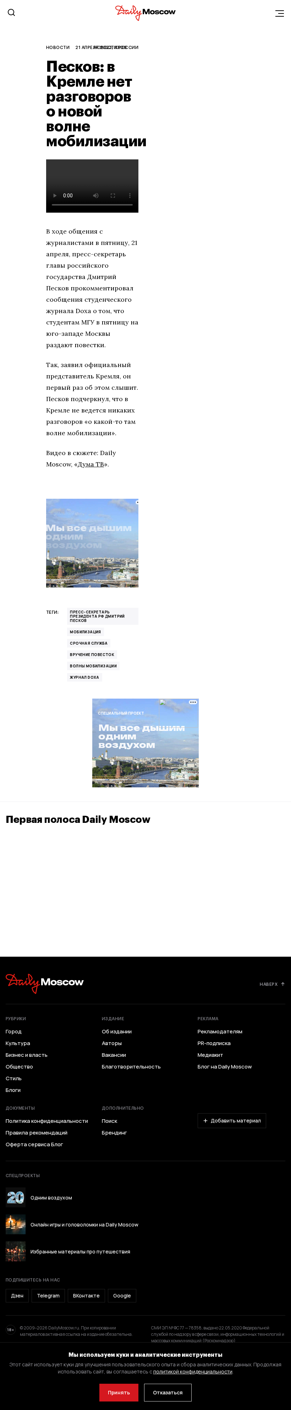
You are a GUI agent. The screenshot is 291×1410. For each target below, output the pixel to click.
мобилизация (85, 631)
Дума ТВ (91, 464)
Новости (58, 47)
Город (14, 1031)
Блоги (13, 1090)
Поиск (109, 1121)
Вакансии (114, 1055)
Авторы (112, 1043)
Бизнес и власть (27, 1055)
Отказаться (168, 1392)
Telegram (48, 1295)
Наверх (269, 984)
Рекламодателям (220, 1031)
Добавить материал (236, 1120)
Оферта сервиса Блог (34, 1144)
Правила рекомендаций (36, 1132)
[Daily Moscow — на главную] (45, 984)
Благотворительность (131, 1066)
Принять (119, 1392)
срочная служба (89, 643)
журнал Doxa (84, 677)
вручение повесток (92, 654)
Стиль (14, 1078)
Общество (19, 1066)
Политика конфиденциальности (47, 1121)
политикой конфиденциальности (192, 1371)
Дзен (17, 1295)
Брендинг (114, 1132)
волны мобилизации (93, 665)
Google (122, 1295)
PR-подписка (214, 1043)
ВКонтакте (86, 1295)
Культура (18, 1043)
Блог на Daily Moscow (225, 1066)
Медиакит (210, 1055)
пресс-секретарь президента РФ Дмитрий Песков (97, 616)
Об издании (117, 1031)
